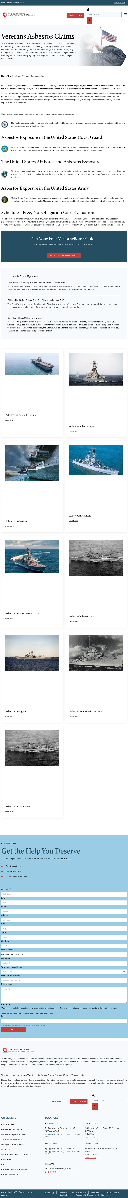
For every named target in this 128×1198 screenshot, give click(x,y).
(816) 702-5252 (91, 1154)
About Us (5, 1149)
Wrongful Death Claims (12, 1144)
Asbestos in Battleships (81, 426)
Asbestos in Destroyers (81, 616)
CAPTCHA (5, 1004)
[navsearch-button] (88, 9)
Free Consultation (9, 1174)
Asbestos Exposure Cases (13, 1134)
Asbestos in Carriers (16, 521)
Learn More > (9, 420)
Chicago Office (91, 1123)
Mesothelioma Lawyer (12, 1129)
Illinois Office (50, 1163)
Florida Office (51, 1143)
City (3, 923)
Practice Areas (15, 76)
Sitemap (104, 1195)
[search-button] (89, 20)
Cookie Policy (66, 1195)
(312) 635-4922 (91, 1134)
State (3, 932)
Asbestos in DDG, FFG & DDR (22, 613)
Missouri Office (91, 1143)
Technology (49, 1192)
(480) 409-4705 (52, 1131)
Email (3, 898)
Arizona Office (51, 1123)
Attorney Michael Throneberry (16, 1154)
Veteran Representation (12, 1139)
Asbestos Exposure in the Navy (85, 711)
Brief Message (7, 984)
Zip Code (5, 941)
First (2, 898)
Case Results (7, 1159)
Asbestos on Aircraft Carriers (20, 415)
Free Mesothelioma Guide (14, 1169)
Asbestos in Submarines (18, 806)
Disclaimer (63, 1192)
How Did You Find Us (10, 975)
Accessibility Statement (86, 1195)
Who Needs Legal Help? (11, 967)
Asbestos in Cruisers (80, 515)
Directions (90, 1137)
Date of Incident (8, 949)
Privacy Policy (96, 1192)
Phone (4, 906)
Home (4, 76)
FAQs (3, 1164)
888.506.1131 (119, 2)
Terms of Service (79, 1192)
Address (4, 915)
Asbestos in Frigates (16, 711)
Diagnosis (5, 958)
